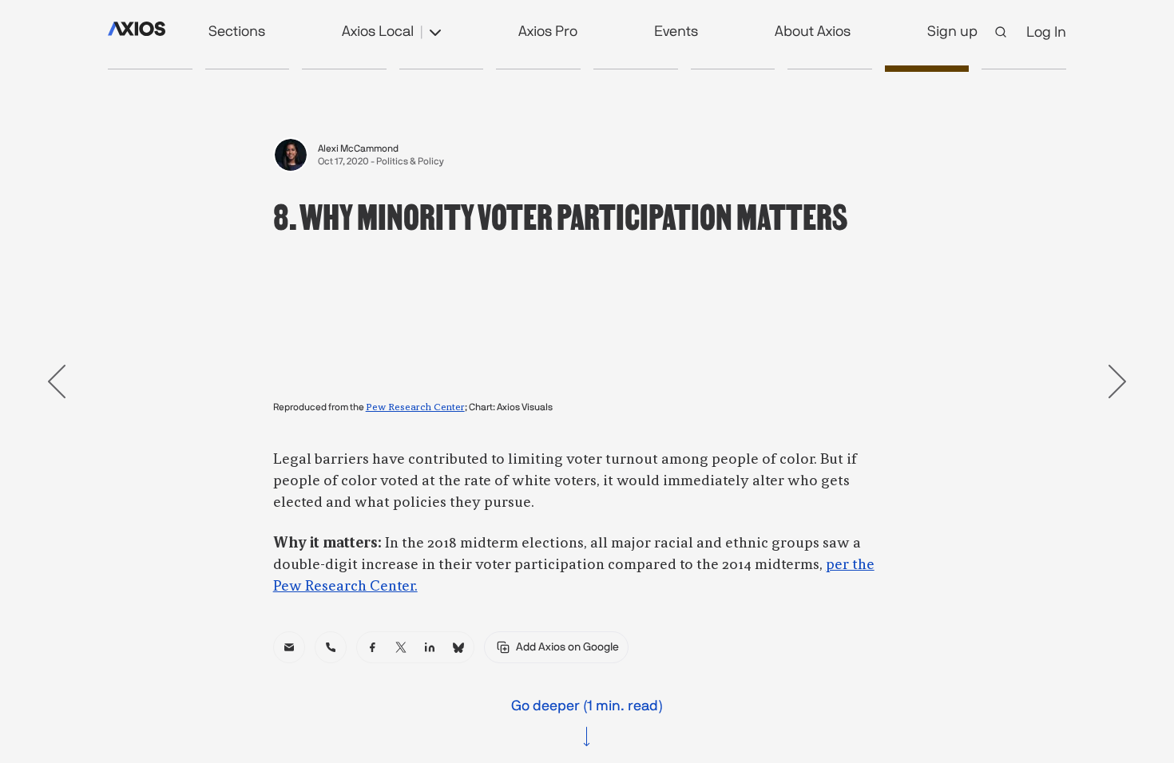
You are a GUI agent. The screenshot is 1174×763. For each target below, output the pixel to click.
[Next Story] (1117, 381)
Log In (1046, 31)
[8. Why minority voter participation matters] (927, 68)
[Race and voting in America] (150, 69)
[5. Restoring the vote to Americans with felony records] (635, 69)
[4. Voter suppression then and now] (538, 69)
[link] (289, 647)
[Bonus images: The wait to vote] (344, 69)
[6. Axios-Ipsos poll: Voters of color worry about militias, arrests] (733, 69)
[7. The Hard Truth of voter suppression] (829, 69)
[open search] (1000, 32)
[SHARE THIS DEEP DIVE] (1024, 69)
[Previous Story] (56, 381)
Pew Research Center (415, 408)
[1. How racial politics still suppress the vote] (247, 69)
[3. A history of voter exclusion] (441, 69)
